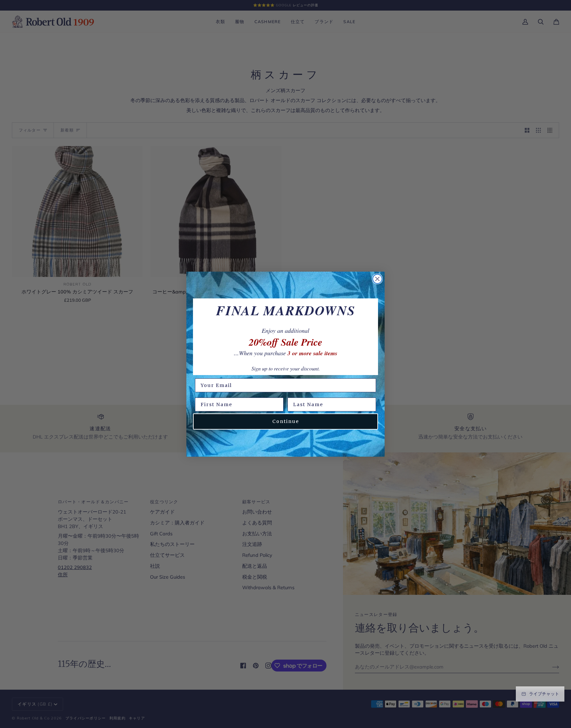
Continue (285, 421)
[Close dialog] (377, 279)
